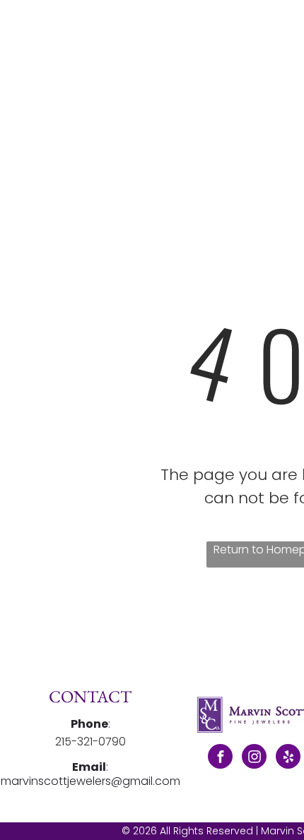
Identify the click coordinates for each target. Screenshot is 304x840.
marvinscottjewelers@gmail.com (90, 781)
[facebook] (220, 758)
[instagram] (254, 758)
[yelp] (288, 758)
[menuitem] (216, 48)
